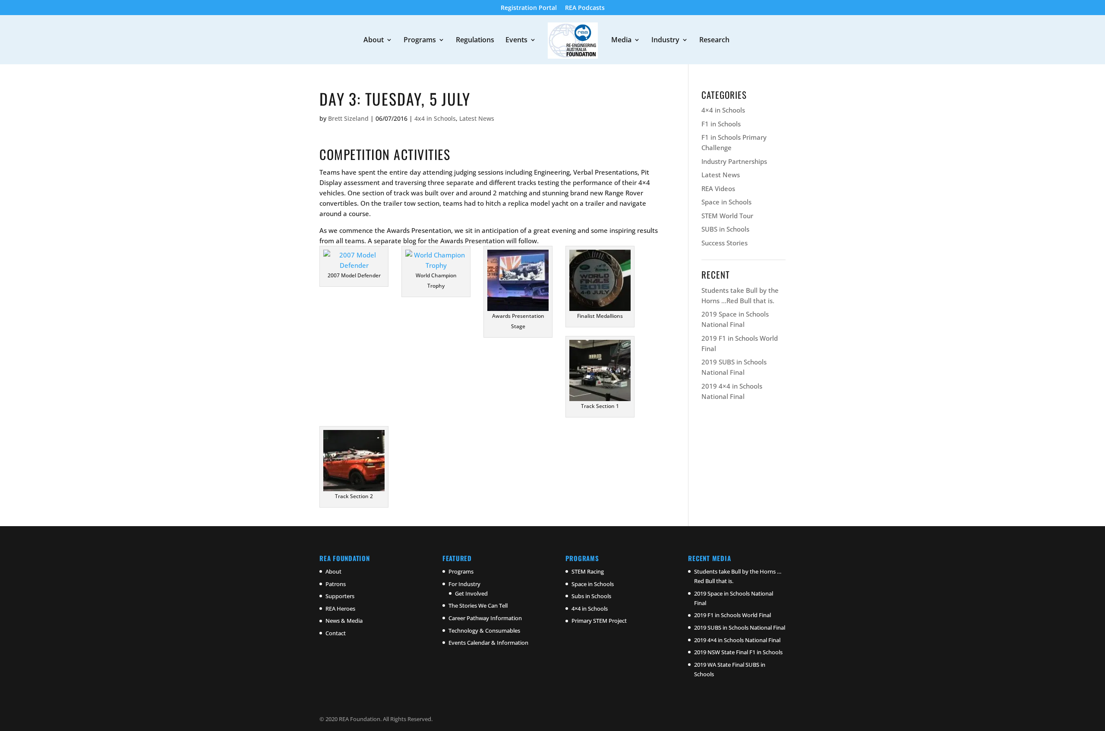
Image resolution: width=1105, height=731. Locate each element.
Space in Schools (726, 202)
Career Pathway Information (485, 618)
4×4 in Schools (723, 110)
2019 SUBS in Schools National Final (739, 627)
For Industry (464, 584)
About (373, 40)
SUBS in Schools (725, 229)
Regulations (475, 40)
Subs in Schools (591, 596)
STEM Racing (587, 571)
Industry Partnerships (734, 161)
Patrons (335, 584)
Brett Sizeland (348, 118)
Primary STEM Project (599, 620)
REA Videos (718, 188)
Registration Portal (529, 8)
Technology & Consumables (484, 630)
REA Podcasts (585, 8)
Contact (335, 633)
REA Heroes (340, 608)
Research (714, 40)
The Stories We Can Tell (478, 605)
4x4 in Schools (435, 118)
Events (516, 40)
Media (621, 40)
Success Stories (724, 242)
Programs (420, 40)
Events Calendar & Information (488, 642)
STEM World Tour (727, 215)
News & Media (344, 620)
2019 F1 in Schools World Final (732, 615)
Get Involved (471, 593)
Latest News (476, 118)
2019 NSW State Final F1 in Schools (738, 652)
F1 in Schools (721, 123)
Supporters (339, 596)
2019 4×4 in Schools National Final (737, 640)
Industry (665, 40)
